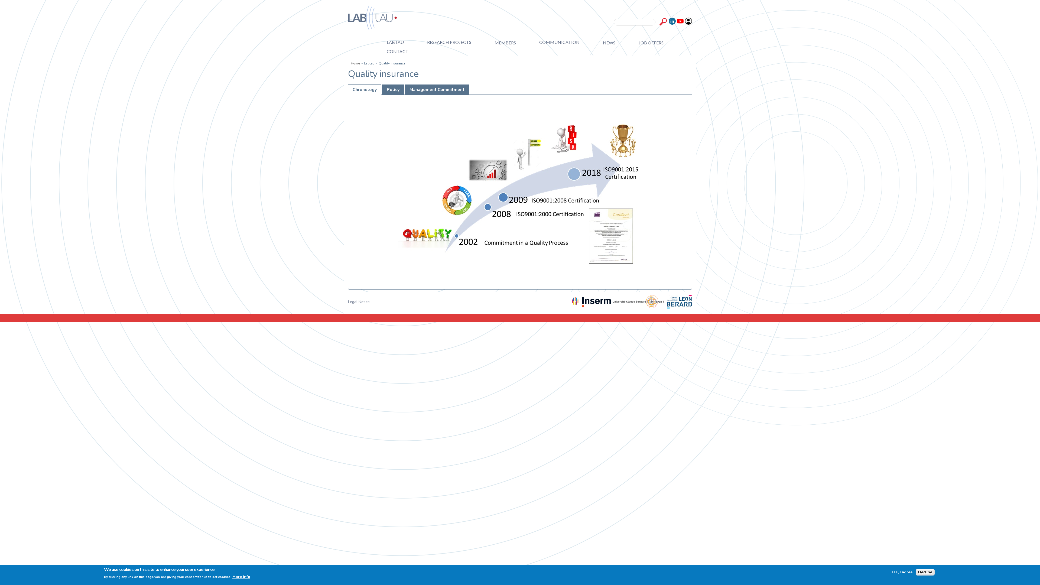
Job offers (651, 42)
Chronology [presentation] (365, 90)
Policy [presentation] (393, 90)
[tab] (364, 89)
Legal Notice (359, 301)
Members (505, 42)
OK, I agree (902, 572)
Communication (559, 42)
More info (241, 577)
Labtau (395, 42)
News (609, 42)
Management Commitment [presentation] (437, 90)
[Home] (372, 17)
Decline (925, 572)
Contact (397, 51)
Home (355, 63)
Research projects (449, 42)
